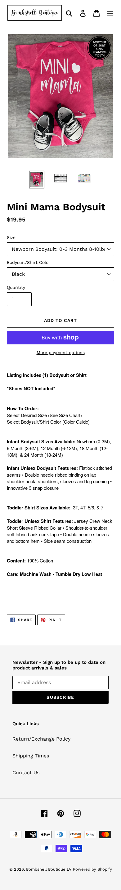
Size (11, 237)
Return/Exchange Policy (41, 739)
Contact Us (25, 773)
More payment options (61, 352)
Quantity (16, 287)
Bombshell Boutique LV (48, 869)
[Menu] (110, 13)
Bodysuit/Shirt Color (28, 262)
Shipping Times (30, 756)
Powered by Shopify (92, 869)
